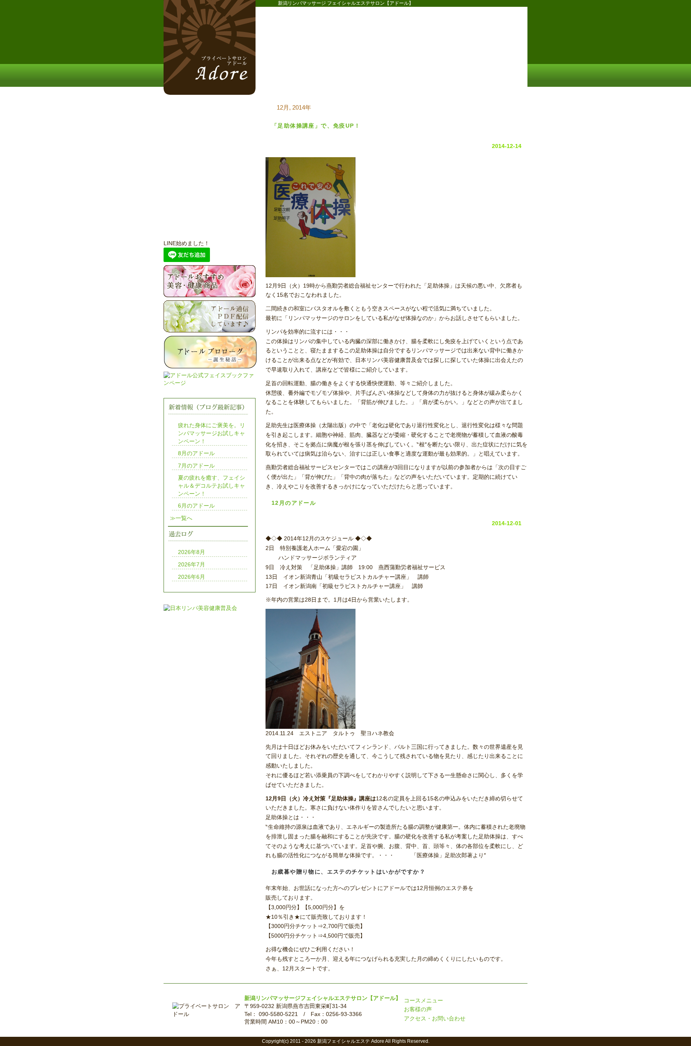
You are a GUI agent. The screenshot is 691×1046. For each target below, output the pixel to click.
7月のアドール (196, 465)
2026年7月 (191, 564)
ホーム (290, 76)
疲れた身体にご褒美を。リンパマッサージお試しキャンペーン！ (211, 433)
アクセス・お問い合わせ (434, 1018)
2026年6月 (191, 577)
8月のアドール (196, 453)
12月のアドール (294, 503)
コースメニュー (357, 76)
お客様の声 (418, 1009)
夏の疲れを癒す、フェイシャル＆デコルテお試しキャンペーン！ (211, 485)
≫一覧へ (181, 518)
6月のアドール (196, 505)
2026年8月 (191, 552)
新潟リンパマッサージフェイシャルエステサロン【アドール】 (322, 998)
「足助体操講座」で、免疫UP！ (316, 125)
